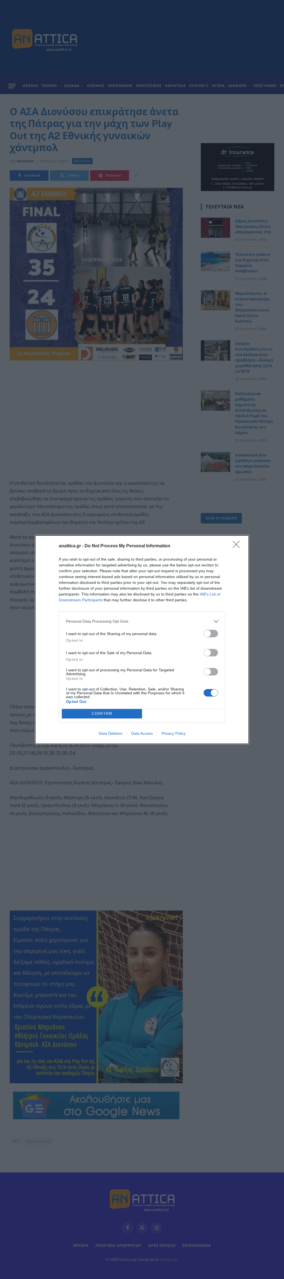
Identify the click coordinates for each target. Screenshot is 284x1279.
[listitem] (142, 621)
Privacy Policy (173, 733)
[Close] (238, 546)
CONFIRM (102, 713)
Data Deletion (111, 733)
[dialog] (142, 639)
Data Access (142, 733)
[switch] (211, 633)
